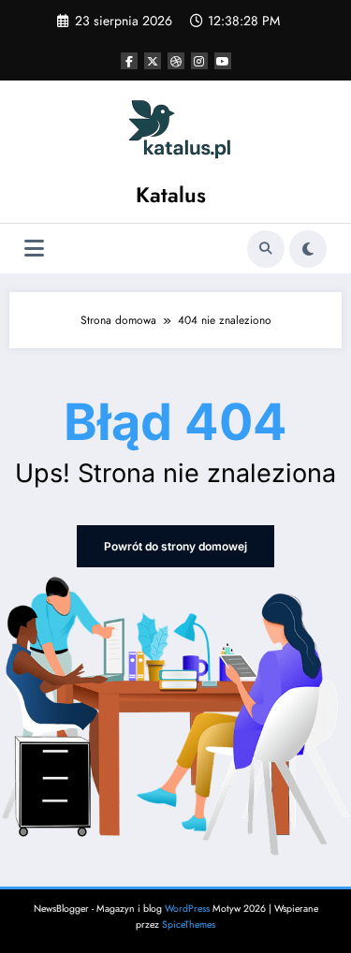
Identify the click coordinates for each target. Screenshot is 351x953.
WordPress (187, 909)
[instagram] (199, 60)
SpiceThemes (188, 924)
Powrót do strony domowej (175, 546)
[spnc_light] (308, 249)
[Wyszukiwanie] (266, 249)
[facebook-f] (129, 60)
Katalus (171, 195)
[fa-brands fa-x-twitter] (152, 60)
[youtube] (222, 60)
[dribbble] (176, 60)
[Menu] (34, 248)
